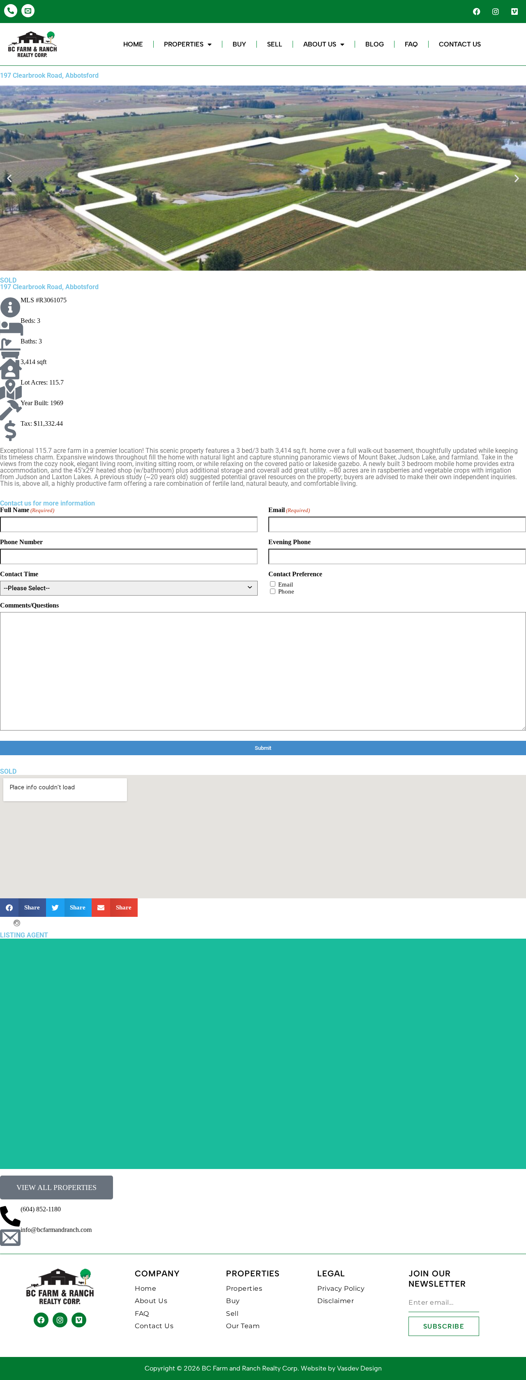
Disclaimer (335, 1301)
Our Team (243, 1326)
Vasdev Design (359, 1368)
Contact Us (460, 44)
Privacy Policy (341, 1288)
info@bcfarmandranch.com (56, 1229)
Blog (374, 44)
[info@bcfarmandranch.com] (10, 1237)
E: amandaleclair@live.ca (263, 1109)
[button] (9, 178)
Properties (183, 44)
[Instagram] (495, 11)
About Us (319, 44)
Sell (274, 44)
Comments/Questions (29, 605)
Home (133, 44)
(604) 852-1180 (41, 1209)
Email (289, 510)
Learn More (263, 1017)
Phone (286, 592)
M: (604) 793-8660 (263, 991)
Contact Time (19, 574)
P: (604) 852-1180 (263, 986)
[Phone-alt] (10, 10)
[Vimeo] (514, 11)
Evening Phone (289, 542)
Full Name (27, 510)
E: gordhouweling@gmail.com (263, 997)
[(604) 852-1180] (10, 1216)
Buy (239, 44)
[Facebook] (476, 11)
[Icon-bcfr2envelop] (28, 10)
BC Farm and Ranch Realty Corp (250, 1368)
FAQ (411, 44)
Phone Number (21, 542)
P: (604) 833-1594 (263, 1104)
